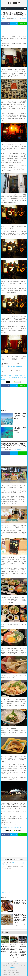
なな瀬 (5, 827)
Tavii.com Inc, (14, 967)
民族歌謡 (20, 377)
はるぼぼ (3, 18)
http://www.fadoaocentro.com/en (16, 366)
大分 (9, 827)
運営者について (7, 974)
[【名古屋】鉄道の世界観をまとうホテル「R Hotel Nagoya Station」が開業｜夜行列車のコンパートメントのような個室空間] (23, 940)
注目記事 (21, 18)
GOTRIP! (14, 3)
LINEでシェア (22, 23)
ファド (20, 375)
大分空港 (13, 827)
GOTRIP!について (5, 969)
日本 (16, 449)
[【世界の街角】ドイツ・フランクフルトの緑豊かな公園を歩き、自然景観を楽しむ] (5, 940)
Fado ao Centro (7, 375)
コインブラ (15, 375)
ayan (2, 449)
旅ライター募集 (15, 972)
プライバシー (6, 972)
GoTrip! (5, 370)
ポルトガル (14, 377)
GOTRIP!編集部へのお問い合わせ (11, 970)
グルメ (12, 449)
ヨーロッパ (15, 18)
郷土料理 (19, 827)
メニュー (3, 8)
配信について (16, 974)
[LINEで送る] (17, 382)
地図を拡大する (6, 892)
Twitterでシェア (14, 23)
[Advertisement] (14, 31)
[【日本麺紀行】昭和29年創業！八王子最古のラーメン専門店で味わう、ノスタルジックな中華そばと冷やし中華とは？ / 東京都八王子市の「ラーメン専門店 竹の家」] (14, 940)
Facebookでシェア (5, 23)
